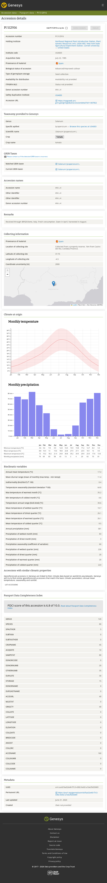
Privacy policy (55, 861)
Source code (54, 845)
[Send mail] (5, 156)
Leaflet (74, 305)
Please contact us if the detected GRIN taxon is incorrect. (27, 156)
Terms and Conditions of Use (54, 853)
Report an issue (54, 841)
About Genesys (54, 829)
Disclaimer (54, 837)
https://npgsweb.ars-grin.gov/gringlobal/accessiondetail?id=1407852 (76, 101)
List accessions (11, 585)
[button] (53, 283)
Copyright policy (54, 857)
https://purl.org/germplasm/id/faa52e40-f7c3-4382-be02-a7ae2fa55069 (76, 793)
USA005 (58, 95)
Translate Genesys (55, 849)
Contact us (55, 833)
